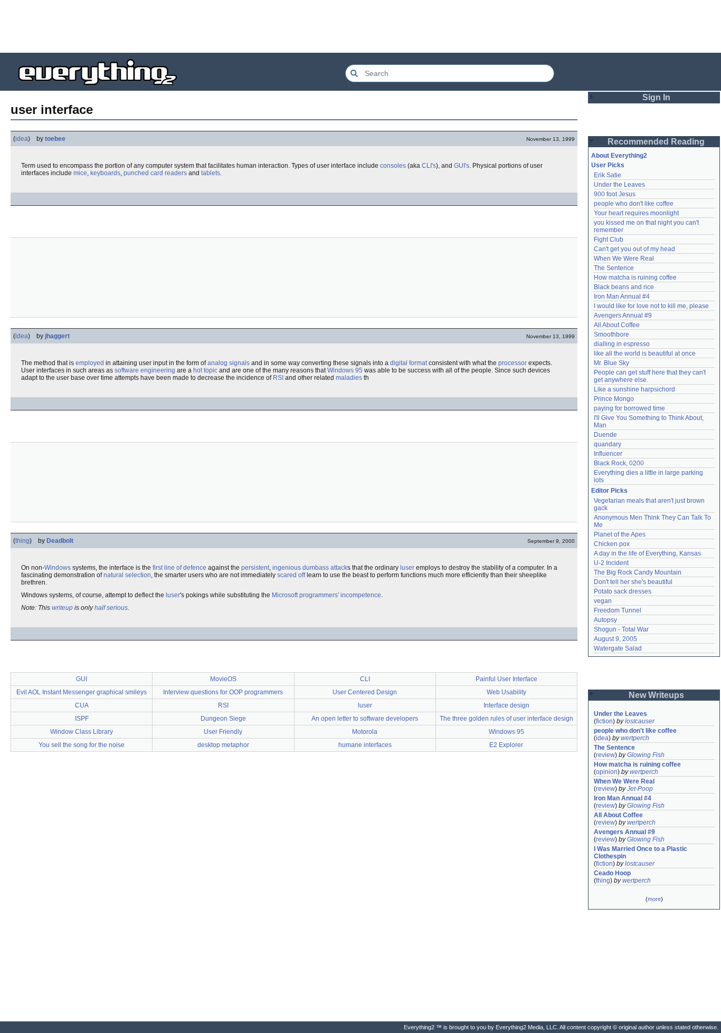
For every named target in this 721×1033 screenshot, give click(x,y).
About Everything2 (619, 155)
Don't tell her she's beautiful (633, 582)
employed (89, 363)
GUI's (461, 165)
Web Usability (506, 692)
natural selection (127, 575)
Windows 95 (345, 370)
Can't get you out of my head (634, 249)
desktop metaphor (223, 745)
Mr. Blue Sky (611, 363)
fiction (604, 721)
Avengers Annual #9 (623, 315)
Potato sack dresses (622, 591)
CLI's (429, 165)
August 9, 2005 (615, 639)
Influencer (608, 453)
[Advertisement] (360, 26)
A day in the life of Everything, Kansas (647, 553)
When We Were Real (624, 258)
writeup (62, 607)
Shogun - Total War (621, 629)
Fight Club (608, 239)
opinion (607, 772)
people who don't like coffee (633, 203)
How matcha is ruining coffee (635, 277)
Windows (57, 567)
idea (21, 138)
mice (80, 173)
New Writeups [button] (656, 695)
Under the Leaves (619, 184)
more (654, 899)
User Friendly (223, 731)
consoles (393, 165)
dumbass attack (324, 567)
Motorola (364, 731)
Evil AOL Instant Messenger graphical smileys (81, 692)
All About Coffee (617, 325)
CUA (82, 705)
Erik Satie (607, 175)
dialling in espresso (622, 344)
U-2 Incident (611, 563)
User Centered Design (365, 692)
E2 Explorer (506, 745)
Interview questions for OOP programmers (223, 692)
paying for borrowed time (629, 408)
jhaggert (57, 336)
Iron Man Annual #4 (622, 296)
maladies (349, 377)
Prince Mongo (614, 399)
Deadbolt (59, 540)
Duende (605, 434)
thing (22, 540)
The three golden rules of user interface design (506, 718)
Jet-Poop (640, 788)
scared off (291, 575)
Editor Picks (609, 490)
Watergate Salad (618, 648)
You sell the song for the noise (82, 745)
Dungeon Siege (223, 718)
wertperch (635, 738)
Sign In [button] (656, 97)
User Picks (607, 165)
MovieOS (223, 679)
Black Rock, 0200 (619, 463)
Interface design (506, 705)
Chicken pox (612, 544)
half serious (111, 607)
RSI (278, 377)
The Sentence (614, 268)
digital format (408, 363)
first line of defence (179, 567)
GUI (81, 679)
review (605, 755)
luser (407, 567)
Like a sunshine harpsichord (634, 389)
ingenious (286, 567)
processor (512, 363)
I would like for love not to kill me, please (651, 306)
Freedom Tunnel (617, 610)
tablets (210, 173)
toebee (55, 138)
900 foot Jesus (614, 194)
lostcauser (639, 721)
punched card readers (155, 173)
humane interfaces (365, 745)
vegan (603, 601)
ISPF (82, 718)
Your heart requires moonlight (636, 213)
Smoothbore (611, 334)
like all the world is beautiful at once (645, 353)
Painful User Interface (506, 679)
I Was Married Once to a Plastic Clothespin (641, 852)
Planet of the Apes (620, 534)
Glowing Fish (646, 755)
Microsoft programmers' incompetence (326, 595)
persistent (255, 567)
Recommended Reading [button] (656, 141)
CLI (365, 679)
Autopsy (605, 620)
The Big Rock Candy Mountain (637, 572)
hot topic (205, 370)
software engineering (145, 370)
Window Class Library (81, 731)
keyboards (105, 173)
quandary (607, 444)
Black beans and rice (624, 287)
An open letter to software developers (364, 718)
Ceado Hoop (612, 873)
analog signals (228, 363)
